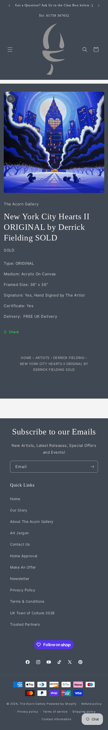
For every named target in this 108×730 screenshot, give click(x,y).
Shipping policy (84, 711)
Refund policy (91, 703)
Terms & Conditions (27, 601)
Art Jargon (19, 533)
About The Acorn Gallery (31, 521)
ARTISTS (42, 358)
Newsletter (19, 578)
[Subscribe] (92, 467)
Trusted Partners (25, 624)
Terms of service (55, 711)
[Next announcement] (98, 5)
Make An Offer (23, 567)
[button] (10, 49)
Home (27, 358)
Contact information (56, 719)
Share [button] (14, 332)
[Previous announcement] (9, 5)
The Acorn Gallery (33, 703)
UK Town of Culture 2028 (32, 613)
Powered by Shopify (62, 703)
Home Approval (23, 556)
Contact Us (20, 544)
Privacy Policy (22, 590)
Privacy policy (27, 711)
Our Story (18, 510)
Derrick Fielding (69, 358)
